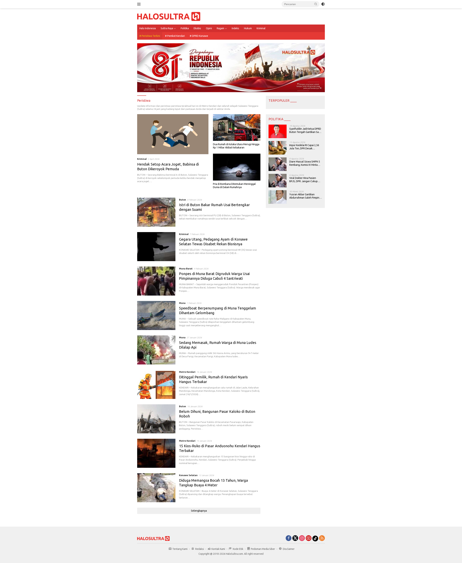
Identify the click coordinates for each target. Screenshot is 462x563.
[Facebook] (288, 538)
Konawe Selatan (188, 475)
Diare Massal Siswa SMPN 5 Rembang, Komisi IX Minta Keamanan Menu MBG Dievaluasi (304, 163)
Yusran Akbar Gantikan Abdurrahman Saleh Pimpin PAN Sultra (304, 196)
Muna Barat (186, 268)
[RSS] (322, 538)
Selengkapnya (199, 510)
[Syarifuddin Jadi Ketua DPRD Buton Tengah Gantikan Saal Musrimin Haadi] (278, 131)
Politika (185, 28)
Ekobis (197, 28)
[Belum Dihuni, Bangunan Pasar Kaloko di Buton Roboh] (156, 418)
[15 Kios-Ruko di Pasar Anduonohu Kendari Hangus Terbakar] (156, 453)
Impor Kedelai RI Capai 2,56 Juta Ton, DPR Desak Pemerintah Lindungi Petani (304, 147)
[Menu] (139, 4)
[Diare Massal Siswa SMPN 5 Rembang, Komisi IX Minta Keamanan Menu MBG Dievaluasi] (278, 164)
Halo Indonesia (147, 28)
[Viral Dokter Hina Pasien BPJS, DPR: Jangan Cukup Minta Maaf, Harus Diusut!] (278, 180)
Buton (182, 199)
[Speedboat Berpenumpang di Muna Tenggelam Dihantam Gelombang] (156, 315)
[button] (315, 4)
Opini (209, 28)
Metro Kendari (187, 372)
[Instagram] (302, 538)
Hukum (248, 28)
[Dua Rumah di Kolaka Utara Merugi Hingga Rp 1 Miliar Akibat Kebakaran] (236, 127)
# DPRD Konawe (199, 35)
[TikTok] (315, 538)
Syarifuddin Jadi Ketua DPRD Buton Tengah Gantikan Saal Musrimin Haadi (305, 130)
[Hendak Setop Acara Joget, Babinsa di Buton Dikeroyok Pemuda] (172, 134)
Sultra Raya (167, 28)
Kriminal (261, 28)
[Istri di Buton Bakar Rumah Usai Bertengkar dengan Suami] (156, 212)
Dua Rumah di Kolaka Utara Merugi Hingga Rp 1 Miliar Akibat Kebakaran (236, 146)
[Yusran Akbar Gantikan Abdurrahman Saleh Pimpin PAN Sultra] (278, 197)
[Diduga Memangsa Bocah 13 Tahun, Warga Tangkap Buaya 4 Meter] (156, 487)
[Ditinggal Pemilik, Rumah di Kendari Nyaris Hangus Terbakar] (156, 384)
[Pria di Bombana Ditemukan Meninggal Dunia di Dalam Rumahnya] (236, 167)
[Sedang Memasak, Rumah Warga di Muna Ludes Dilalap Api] (156, 349)
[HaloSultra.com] (168, 16)
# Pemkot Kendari (175, 35)
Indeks (235, 28)
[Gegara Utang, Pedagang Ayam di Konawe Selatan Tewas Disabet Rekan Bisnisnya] (156, 246)
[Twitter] (295, 538)
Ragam (220, 28)
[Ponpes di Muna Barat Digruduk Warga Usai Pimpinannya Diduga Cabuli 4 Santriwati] (156, 281)
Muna (182, 303)
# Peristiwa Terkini (149, 35)
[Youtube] (308, 538)
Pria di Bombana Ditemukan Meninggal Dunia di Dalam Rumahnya (234, 185)
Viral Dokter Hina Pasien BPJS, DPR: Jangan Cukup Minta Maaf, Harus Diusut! (303, 180)
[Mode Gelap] (323, 4)
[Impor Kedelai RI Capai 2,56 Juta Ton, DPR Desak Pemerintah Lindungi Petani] (278, 148)
